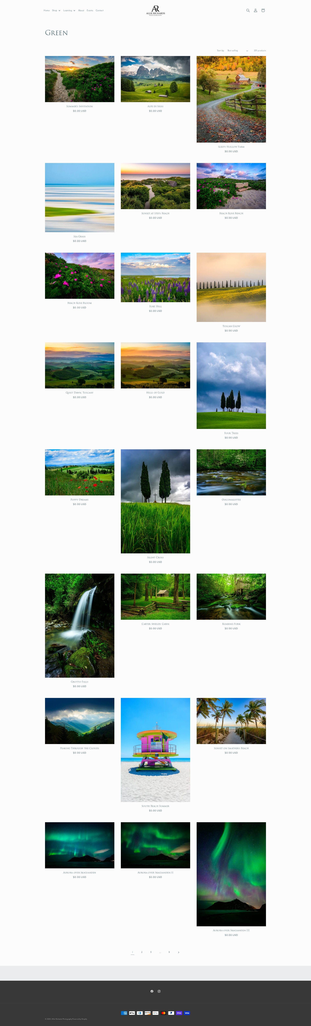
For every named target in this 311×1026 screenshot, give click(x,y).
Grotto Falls (79, 681)
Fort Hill (155, 306)
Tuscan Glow (231, 326)
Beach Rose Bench (231, 213)
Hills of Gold (155, 392)
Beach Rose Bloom (80, 303)
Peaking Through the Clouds (79, 748)
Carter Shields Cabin (155, 624)
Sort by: (220, 50)
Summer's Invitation (79, 106)
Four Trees (231, 433)
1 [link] (132, 952)
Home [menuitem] (47, 10)
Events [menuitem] (90, 10)
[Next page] (178, 952)
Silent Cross (155, 557)
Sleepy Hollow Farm (231, 147)
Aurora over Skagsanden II (155, 872)
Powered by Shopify (79, 1019)
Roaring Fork (231, 624)
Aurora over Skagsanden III (231, 930)
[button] (248, 10)
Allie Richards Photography (62, 1019)
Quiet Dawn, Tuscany (79, 392)
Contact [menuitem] (100, 10)
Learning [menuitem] (67, 10)
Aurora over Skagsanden (79, 872)
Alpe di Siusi (155, 106)
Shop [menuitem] (54, 10)
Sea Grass (80, 236)
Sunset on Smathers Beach (231, 748)
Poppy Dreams (80, 499)
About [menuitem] (81, 10)
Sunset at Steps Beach (155, 213)
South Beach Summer (155, 806)
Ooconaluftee (231, 499)
